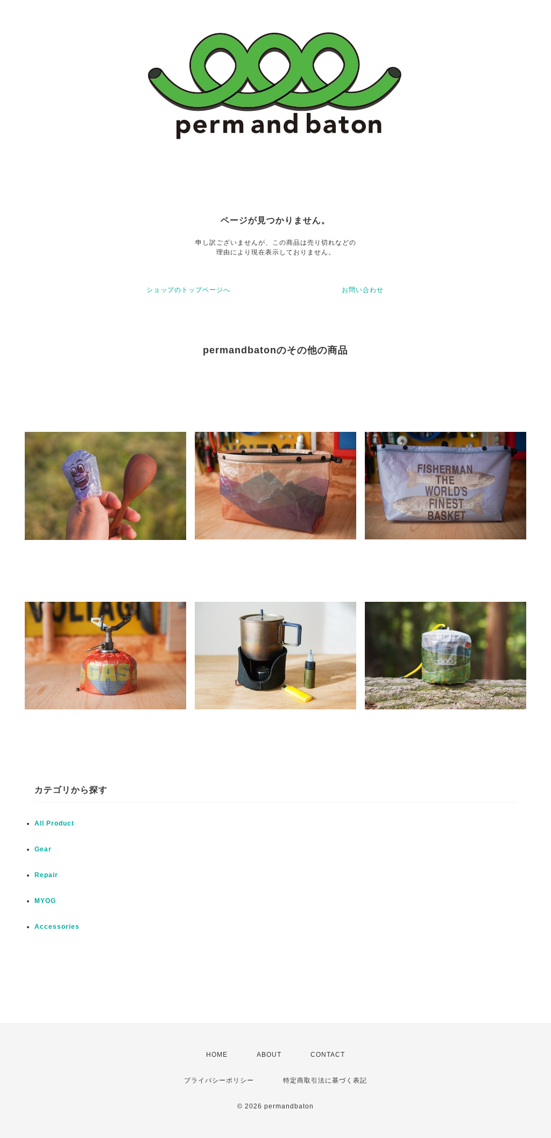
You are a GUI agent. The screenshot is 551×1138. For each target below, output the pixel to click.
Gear (43, 849)
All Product (54, 823)
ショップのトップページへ (188, 290)
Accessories (57, 926)
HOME (217, 1054)
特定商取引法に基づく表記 (325, 1080)
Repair (46, 875)
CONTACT (327, 1054)
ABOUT (269, 1054)
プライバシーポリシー (219, 1080)
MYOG (45, 901)
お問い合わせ (363, 290)
